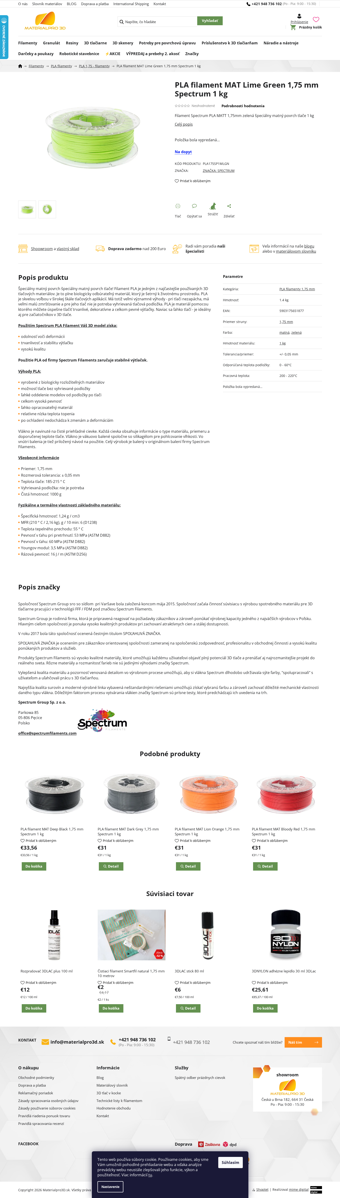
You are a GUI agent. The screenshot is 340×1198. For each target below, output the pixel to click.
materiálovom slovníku (296, 251)
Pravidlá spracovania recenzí (41, 1123)
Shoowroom (42, 248)
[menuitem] (27, 41)
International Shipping (131, 3)
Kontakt (160, 3)
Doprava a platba (95, 3)
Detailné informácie (248, 124)
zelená (296, 332)
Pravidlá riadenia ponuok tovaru (44, 1115)
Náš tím (295, 1042)
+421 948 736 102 (137, 1039)
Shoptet (262, 1189)
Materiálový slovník (112, 1085)
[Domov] (21, 66)
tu (150, 1174)
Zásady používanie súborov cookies (46, 1108)
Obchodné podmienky (36, 1077)
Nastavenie (110, 1186)
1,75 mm (286, 321)
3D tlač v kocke (109, 1093)
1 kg (282, 343)
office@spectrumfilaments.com (47, 733)
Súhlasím (230, 1162)
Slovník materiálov (47, 3)
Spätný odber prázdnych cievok (200, 1077)
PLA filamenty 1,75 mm (297, 289)
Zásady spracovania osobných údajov (48, 1100)
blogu (309, 246)
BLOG (71, 3)
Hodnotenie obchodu (114, 1108)
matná (284, 332)
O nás (23, 3)
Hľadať (210, 20)
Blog (100, 1077)
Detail (190, 1008)
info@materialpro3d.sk (77, 1042)
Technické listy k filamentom (119, 1100)
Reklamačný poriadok (35, 1093)
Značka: (219, 170)
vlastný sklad (68, 248)
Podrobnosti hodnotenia (243, 105)
